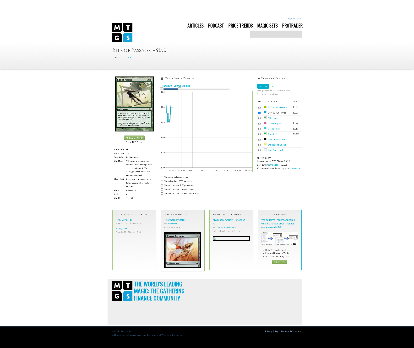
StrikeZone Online (277, 144)
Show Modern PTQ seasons (178, 181)
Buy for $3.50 (135, 138)
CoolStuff (272, 134)
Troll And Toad (275, 150)
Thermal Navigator (174, 219)
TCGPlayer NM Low (277, 107)
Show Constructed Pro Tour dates (181, 193)
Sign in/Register (295, 18)
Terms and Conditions (291, 331)
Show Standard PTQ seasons (179, 185)
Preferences (295, 168)
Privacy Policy (271, 331)
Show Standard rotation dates (179, 189)
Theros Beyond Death (226, 227)
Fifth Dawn (124, 57)
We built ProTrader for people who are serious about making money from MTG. (278, 223)
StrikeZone (274, 164)
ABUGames (273, 118)
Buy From (263, 86)
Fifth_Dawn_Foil (124, 219)
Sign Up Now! (280, 262)
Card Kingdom (275, 123)
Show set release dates (176, 177)
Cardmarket (274, 128)
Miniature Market (276, 139)
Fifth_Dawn (122, 228)
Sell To (274, 86)
